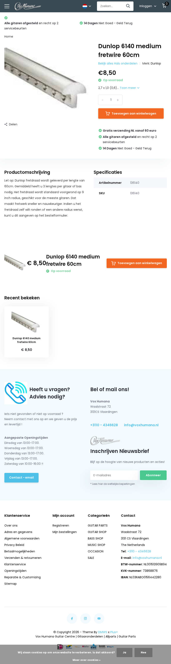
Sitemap (10, 584)
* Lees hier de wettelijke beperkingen (112, 484)
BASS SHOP (95, 538)
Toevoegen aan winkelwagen (134, 113)
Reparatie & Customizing (22, 577)
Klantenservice (15, 564)
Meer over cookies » (87, 660)
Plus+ (114, 632)
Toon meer (128, 88)
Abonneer (153, 475)
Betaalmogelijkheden (19, 551)
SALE (91, 558)
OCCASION (95, 551)
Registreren (61, 525)
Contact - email (21, 477)
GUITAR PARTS (98, 525)
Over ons (11, 525)
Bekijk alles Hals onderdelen (117, 63)
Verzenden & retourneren (22, 558)
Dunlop (156, 63)
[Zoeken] (128, 6)
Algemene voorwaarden (21, 538)
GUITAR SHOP (97, 532)
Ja (124, 652)
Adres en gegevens (18, 532)
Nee (143, 652)
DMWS (102, 632)
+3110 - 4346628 (104, 425)
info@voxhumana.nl (141, 425)
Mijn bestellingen (65, 532)
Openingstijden (15, 571)
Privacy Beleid (14, 545)
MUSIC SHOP (96, 545)
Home (8, 36)
